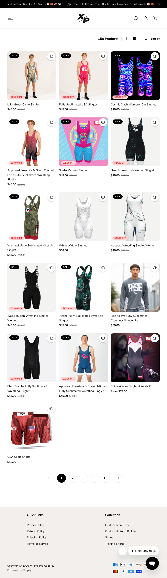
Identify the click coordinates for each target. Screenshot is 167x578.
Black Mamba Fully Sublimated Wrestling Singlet (27, 388)
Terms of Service (37, 544)
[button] (10, 18)
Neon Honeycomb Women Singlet (132, 170)
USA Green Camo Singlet (23, 104)
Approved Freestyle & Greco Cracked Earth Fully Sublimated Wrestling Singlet (30, 174)
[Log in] (145, 18)
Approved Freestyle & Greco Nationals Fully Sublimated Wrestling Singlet (83, 388)
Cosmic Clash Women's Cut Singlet (133, 104)
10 (105, 478)
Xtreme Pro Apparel (42, 566)
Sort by (155, 39)
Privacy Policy (35, 525)
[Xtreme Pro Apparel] (83, 18)
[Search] (135, 18)
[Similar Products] (51, 56)
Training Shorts (114, 544)
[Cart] (155, 18)
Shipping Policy (36, 537)
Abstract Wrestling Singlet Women (133, 245)
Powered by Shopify (19, 570)
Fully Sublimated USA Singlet (78, 104)
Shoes (109, 537)
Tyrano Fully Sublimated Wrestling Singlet (81, 318)
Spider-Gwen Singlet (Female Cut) (133, 386)
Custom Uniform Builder (120, 531)
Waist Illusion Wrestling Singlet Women (27, 318)
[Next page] (118, 478)
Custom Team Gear (117, 525)
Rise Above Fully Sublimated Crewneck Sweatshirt (129, 318)
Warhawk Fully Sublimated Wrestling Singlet (31, 248)
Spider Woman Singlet (73, 170)
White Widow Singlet (73, 245)
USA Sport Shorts (19, 457)
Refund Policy (35, 531)
